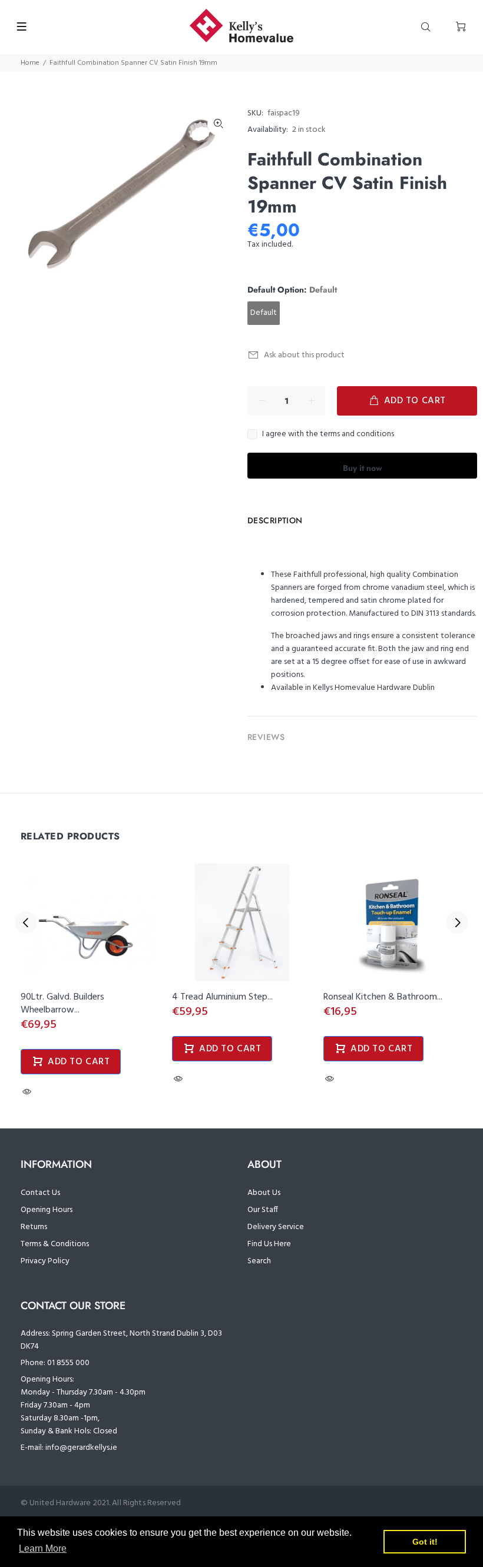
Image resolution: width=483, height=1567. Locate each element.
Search (259, 1261)
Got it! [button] (425, 1541)
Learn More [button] (43, 1548)
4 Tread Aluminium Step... (222, 997)
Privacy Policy (45, 1261)
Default (263, 313)
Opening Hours (46, 1210)
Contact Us (40, 1193)
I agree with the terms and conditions (328, 434)
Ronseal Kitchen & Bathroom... (382, 997)
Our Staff (262, 1210)
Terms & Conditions (55, 1244)
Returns (34, 1227)
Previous (26, 922)
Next (457, 922)
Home (30, 63)
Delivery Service (275, 1227)
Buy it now (362, 468)
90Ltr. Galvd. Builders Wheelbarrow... (62, 1004)
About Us (263, 1193)
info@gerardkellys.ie (81, 1448)
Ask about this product (304, 355)
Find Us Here (269, 1244)
